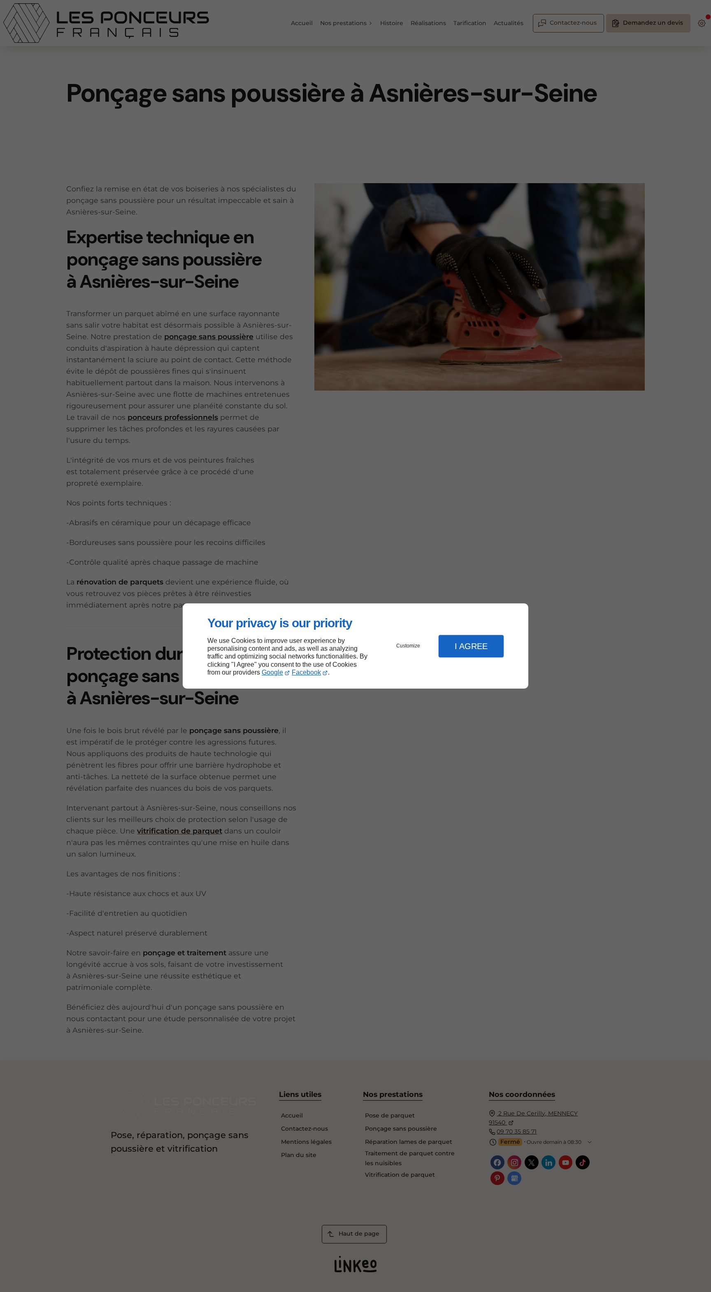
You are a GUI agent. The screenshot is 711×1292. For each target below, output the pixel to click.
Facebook (306, 672)
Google (272, 672)
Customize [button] (408, 646)
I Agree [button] (471, 646)
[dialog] (355, 646)
